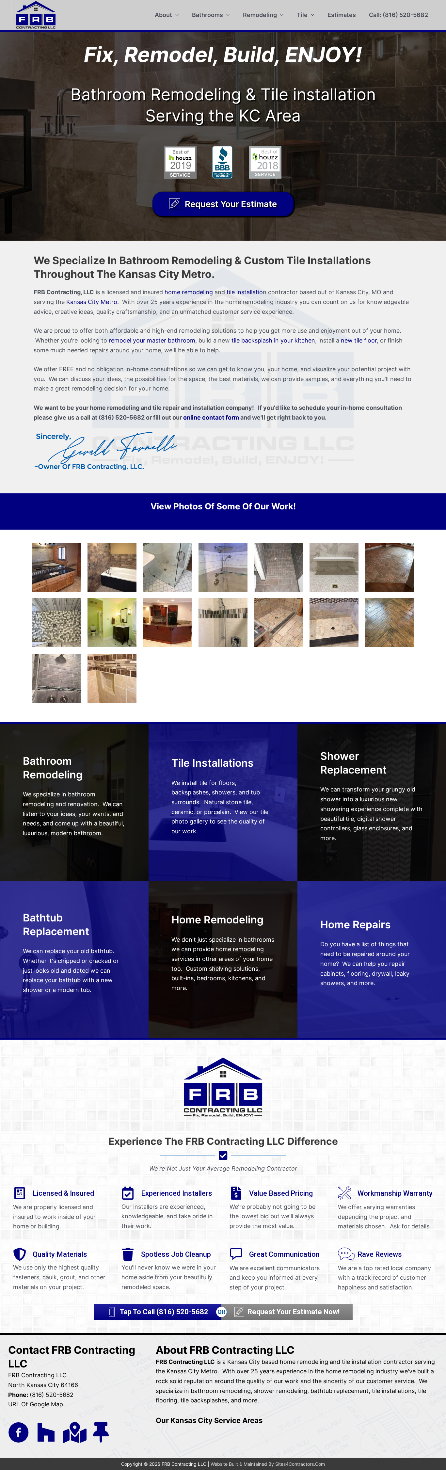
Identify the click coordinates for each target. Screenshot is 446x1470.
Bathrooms (207, 14)
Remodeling (260, 14)
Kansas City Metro (91, 301)
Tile (302, 14)
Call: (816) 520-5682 (398, 14)
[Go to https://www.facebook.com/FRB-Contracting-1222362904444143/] (18, 1433)
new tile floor (359, 340)
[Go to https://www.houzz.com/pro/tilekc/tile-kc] (46, 1432)
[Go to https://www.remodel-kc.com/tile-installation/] (222, 802)
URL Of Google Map (35, 1404)
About (163, 14)
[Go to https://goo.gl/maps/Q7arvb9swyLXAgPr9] (73, 1432)
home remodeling (189, 292)
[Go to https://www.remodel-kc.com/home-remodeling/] (222, 959)
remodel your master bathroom (152, 340)
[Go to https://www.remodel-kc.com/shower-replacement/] (371, 802)
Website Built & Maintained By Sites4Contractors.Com (268, 1464)
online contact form (211, 417)
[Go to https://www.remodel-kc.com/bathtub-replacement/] (74, 959)
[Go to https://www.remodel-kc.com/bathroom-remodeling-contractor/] (74, 802)
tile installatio (245, 292)
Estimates (341, 14)
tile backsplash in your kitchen (273, 340)
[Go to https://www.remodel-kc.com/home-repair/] (371, 959)
